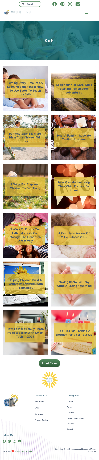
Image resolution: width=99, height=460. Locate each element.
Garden (70, 412)
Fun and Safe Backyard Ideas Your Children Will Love (25, 137)
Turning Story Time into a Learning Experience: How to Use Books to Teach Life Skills (25, 88)
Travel (70, 429)
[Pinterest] (62, 4)
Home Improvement (76, 418)
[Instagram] (70, 4)
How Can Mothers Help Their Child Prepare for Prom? (74, 186)
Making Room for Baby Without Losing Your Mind (74, 284)
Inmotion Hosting (24, 451)
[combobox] (31, 4)
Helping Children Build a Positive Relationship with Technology (25, 284)
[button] (86, 13)
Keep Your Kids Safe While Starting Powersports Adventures (74, 88)
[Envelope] (78, 4)
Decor (70, 407)
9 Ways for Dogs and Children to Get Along (25, 186)
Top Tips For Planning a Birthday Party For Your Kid (73, 332)
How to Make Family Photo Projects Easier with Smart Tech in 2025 (25, 332)
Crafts (70, 401)
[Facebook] (54, 4)
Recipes (70, 423)
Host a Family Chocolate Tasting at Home (74, 137)
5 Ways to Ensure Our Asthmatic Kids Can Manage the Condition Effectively (25, 235)
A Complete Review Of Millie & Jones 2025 (74, 235)
